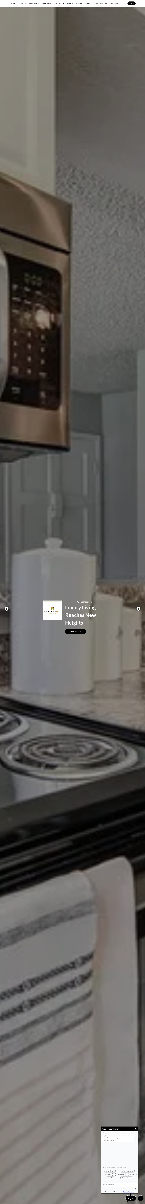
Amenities (22, 3)
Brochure (89, 3)
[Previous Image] (6, 609)
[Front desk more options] (140, 1198)
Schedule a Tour (101, 3)
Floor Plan (74, 631)
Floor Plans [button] (33, 3)
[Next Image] (138, 609)
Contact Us (114, 3)
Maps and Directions (74, 3)
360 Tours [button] (59, 3)
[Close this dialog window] (136, 1129)
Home (13, 3)
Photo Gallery (47, 3)
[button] (131, 3)
